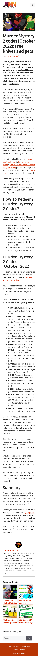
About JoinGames (13, 647)
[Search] (29, 638)
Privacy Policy (25, 647)
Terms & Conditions (19, 650)
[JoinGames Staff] (18, 547)
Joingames (29, 512)
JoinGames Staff (11, 550)
